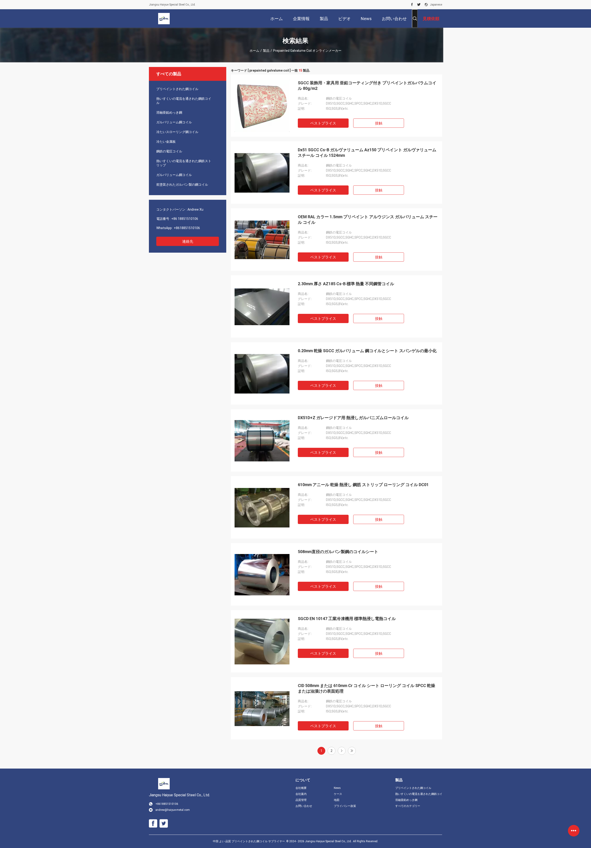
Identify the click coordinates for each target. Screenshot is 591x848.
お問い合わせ (304, 806)
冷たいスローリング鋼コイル (177, 132)
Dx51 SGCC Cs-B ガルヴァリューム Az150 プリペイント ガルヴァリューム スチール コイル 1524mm (367, 152)
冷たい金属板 (166, 141)
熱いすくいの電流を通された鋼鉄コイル (183, 101)
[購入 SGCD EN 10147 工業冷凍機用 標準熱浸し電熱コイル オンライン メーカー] (262, 641)
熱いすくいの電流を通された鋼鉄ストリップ (183, 163)
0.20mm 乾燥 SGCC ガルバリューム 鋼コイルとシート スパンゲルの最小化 (367, 350)
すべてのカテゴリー (407, 806)
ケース (338, 794)
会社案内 (301, 794)
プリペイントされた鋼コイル (177, 89)
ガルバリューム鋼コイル (174, 122)
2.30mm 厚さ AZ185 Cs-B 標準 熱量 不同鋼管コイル (346, 283)
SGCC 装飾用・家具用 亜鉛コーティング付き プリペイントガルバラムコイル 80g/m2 (367, 85)
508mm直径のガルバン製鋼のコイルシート (338, 551)
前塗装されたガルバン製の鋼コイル (182, 184)
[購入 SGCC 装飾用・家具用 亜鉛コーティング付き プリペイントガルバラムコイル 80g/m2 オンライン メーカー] (262, 105)
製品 (266, 50)
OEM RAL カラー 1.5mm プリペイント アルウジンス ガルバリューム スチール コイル (367, 219)
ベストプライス (323, 123)
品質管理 (301, 800)
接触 (378, 123)
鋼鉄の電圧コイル (169, 151)
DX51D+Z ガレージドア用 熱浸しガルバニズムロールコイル (353, 417)
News (337, 788)
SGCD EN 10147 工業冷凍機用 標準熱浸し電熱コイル (347, 618)
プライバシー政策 (345, 806)
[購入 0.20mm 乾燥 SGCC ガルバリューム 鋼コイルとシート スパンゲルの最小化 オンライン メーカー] (262, 373)
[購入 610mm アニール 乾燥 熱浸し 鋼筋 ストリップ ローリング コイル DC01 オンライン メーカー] (262, 507)
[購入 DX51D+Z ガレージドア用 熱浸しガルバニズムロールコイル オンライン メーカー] (262, 440)
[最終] (352, 751)
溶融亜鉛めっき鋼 (169, 112)
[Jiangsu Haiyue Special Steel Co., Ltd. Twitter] (419, 4)
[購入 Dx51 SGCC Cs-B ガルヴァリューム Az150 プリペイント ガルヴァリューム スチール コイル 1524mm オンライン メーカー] (262, 172)
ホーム (254, 50)
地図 (336, 800)
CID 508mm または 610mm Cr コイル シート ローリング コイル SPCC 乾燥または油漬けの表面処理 (366, 688)
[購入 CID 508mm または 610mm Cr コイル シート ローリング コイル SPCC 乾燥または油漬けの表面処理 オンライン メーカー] (262, 708)
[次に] (342, 751)
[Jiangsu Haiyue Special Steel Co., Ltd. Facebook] (411, 4)
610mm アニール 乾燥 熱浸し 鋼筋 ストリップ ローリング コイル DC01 (363, 484)
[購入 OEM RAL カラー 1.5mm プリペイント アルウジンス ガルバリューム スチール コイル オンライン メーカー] (262, 239)
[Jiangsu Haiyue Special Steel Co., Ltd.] (164, 18)
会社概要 (301, 788)
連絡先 (187, 241)
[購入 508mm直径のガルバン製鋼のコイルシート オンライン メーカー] (262, 574)
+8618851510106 (187, 228)
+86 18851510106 (184, 219)
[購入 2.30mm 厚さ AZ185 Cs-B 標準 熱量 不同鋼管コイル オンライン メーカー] (262, 306)
